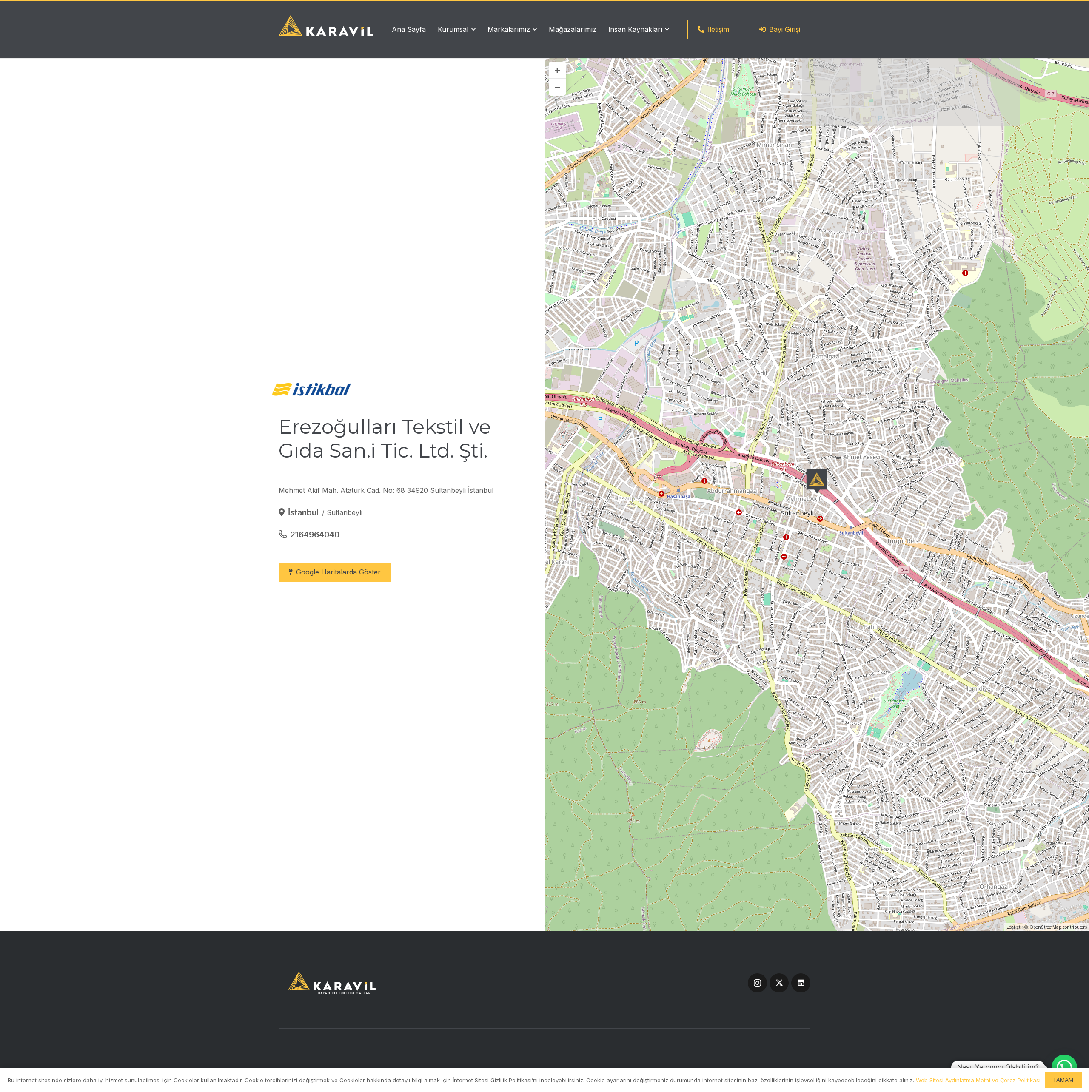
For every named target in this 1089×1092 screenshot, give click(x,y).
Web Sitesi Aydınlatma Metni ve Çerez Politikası (978, 1080)
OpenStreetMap (1045, 927)
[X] (779, 982)
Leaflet (1013, 927)
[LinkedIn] (800, 982)
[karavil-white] (326, 26)
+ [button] (557, 70)
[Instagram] (757, 982)
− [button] (557, 87)
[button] (471, 29)
